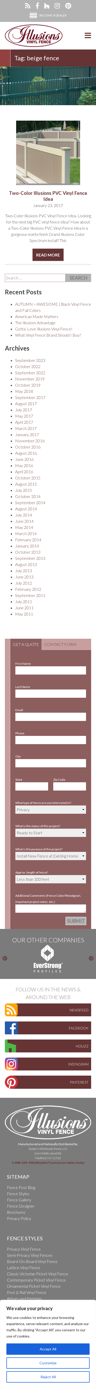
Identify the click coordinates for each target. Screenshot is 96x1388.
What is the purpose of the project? (38, 849)
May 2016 (24, 465)
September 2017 (30, 397)
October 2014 (27, 496)
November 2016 (30, 440)
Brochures (16, 1212)
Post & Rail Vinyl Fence (26, 1292)
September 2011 (30, 595)
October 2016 (27, 446)
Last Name (22, 687)
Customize (48, 1363)
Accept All (48, 1349)
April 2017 (24, 422)
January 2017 (27, 434)
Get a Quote (26, 644)
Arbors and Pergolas (24, 1298)
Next (91, 958)
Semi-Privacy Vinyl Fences (29, 1255)
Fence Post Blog (21, 1187)
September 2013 (30, 558)
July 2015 (23, 490)
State (18, 780)
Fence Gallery (19, 1199)
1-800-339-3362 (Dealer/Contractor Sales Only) (48, 1163)
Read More (48, 254)
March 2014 (26, 533)
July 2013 (23, 570)
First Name (23, 664)
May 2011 (24, 613)
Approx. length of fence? (31, 872)
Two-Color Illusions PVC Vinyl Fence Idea (48, 196)
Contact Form (60, 644)
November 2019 (30, 378)
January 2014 (27, 545)
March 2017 (26, 428)
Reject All (48, 1377)
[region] (48, 1344)
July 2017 (23, 409)
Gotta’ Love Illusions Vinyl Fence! (43, 328)
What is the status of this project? (37, 826)
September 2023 (30, 360)
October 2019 (27, 385)
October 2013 (27, 552)
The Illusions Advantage (35, 322)
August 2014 (26, 508)
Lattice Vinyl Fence (23, 1267)
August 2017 (26, 403)
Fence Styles (18, 1193)
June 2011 (24, 607)
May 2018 (24, 391)
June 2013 (24, 576)
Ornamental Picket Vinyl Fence (34, 1286)
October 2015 (27, 477)
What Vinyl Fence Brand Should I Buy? (48, 335)
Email (19, 710)
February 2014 (28, 539)
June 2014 (24, 521)
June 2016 (24, 459)
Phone (19, 733)
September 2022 (30, 372)
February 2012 (28, 589)
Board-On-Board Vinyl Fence (32, 1261)
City (18, 756)
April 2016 (24, 471)
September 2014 (30, 502)
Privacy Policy (19, 1218)
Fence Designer (21, 1205)
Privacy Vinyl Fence (24, 1248)
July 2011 (23, 601)
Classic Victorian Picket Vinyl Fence (37, 1273)
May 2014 (24, 527)
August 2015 (26, 483)
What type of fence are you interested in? (43, 803)
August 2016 (26, 453)
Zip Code (59, 780)
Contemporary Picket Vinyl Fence (36, 1279)
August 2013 (26, 564)
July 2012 (23, 582)
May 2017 (24, 415)
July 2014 (23, 514)
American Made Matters (36, 316)
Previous (4, 958)
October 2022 (27, 366)
